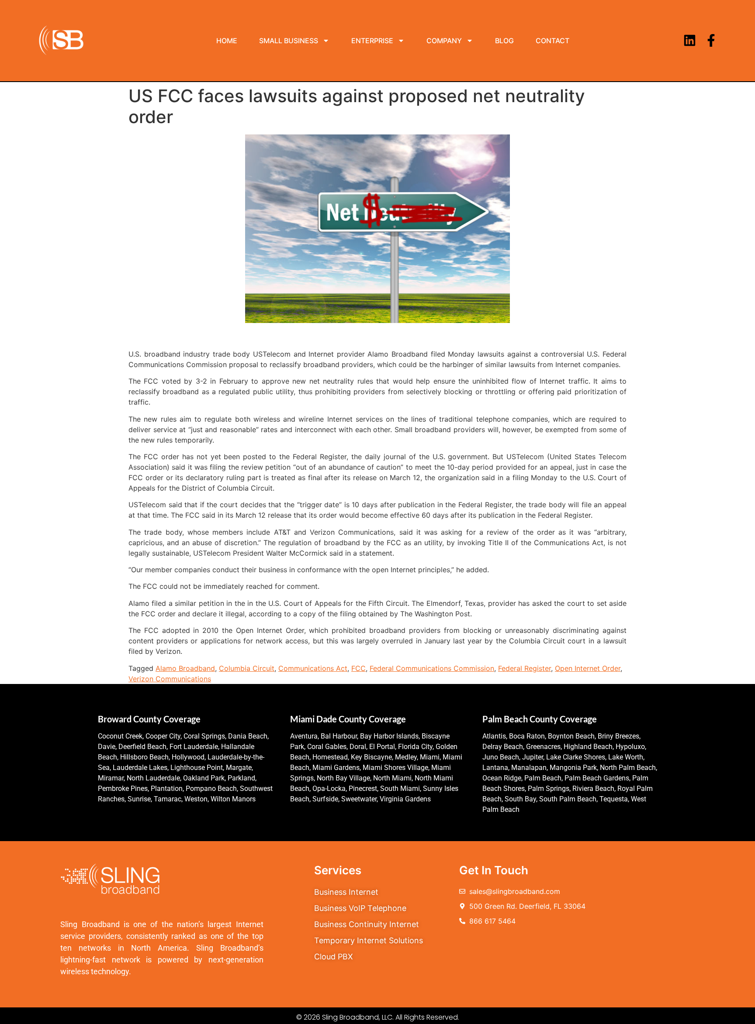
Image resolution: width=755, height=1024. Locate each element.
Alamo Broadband (185, 668)
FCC (358, 668)
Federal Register (524, 668)
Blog (504, 40)
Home (226, 40)
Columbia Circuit (246, 668)
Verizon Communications (169, 678)
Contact (552, 40)
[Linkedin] (689, 40)
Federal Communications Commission (432, 668)
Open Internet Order (587, 668)
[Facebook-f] (711, 40)
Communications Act (312, 668)
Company (444, 40)
